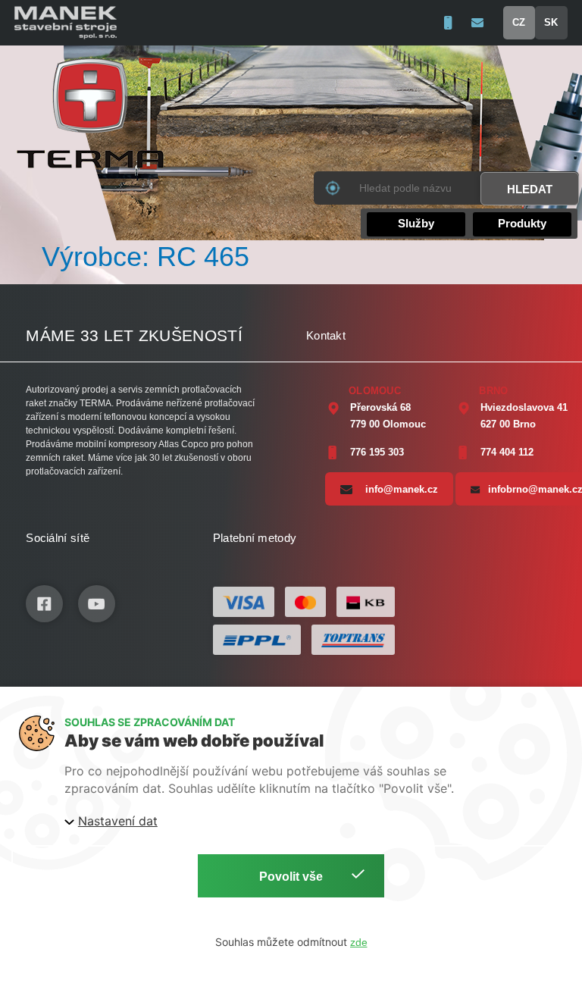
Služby (416, 223)
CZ (518, 22)
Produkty (522, 223)
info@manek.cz (401, 489)
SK (551, 22)
